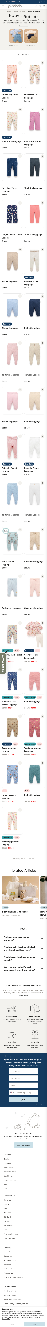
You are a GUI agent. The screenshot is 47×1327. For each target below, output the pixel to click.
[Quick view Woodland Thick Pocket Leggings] (20, 669)
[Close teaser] (6, 652)
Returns (6, 1204)
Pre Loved (7, 1213)
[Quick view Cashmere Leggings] (42, 529)
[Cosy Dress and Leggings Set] (34, 634)
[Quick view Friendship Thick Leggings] (42, 63)
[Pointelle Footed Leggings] (34, 260)
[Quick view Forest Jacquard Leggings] (20, 763)
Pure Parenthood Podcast (13, 1277)
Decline (12, 1324)
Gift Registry (8, 1225)
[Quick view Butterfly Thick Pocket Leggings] (20, 623)
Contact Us (8, 1256)
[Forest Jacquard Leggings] (12, 774)
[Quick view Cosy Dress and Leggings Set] (42, 623)
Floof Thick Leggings (11, 141)
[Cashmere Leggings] (34, 540)
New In (6, 1159)
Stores (6, 1230)
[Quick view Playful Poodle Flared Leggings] (20, 203)
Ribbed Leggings (10, 281)
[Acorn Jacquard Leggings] (12, 727)
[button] (3, 663)
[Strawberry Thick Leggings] (12, 74)
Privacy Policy (6, 1319)
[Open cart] (43, 6)
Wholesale (7, 1264)
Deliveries (7, 1200)
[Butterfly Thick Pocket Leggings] (12, 634)
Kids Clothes (8, 1176)
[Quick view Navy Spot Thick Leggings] (20, 156)
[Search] (35, 6)
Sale (5, 1189)
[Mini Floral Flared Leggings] (34, 120)
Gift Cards (7, 1217)
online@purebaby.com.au (18, 1304)
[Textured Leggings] (12, 354)
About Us (7, 1252)
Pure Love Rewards (11, 1234)
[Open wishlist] (39, 6)
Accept (34, 1324)
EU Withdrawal (9, 1238)
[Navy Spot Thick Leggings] (12, 167)
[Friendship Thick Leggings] (34, 74)
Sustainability (8, 1269)
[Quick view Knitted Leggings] (42, 669)
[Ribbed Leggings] (12, 260)
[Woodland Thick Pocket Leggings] (12, 680)
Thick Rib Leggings (33, 187)
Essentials (7, 1163)
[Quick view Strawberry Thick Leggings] (20, 63)
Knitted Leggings (32, 701)
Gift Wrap (7, 1221)
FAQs (5, 1208)
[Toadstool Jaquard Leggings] (34, 727)
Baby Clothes (8, 1167)
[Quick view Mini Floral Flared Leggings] (42, 109)
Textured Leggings (10, 374)
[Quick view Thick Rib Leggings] (42, 156)
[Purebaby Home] (15, 6)
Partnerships (8, 1273)
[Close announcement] (44, 2)
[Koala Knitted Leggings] (12, 540)
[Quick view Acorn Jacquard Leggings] (20, 716)
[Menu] (3, 6)
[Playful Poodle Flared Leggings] (12, 214)
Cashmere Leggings (33, 561)
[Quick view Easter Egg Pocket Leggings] (20, 810)
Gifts (5, 1184)
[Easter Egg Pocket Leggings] (12, 821)
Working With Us (10, 1260)
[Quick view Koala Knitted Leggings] (20, 529)
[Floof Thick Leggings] (12, 120)
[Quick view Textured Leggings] (20, 343)
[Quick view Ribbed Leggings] (20, 249)
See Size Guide (23, 1145)
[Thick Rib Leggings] (34, 167)
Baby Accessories (10, 1172)
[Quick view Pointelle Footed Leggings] (42, 249)
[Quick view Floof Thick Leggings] (20, 109)
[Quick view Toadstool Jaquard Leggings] (42, 716)
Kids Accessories (10, 1180)
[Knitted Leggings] (34, 680)
